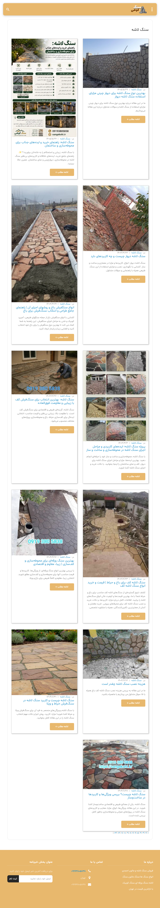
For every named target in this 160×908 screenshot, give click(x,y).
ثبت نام (13, 878)
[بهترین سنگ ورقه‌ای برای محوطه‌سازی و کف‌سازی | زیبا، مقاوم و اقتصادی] (44, 522)
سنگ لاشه (136, 89)
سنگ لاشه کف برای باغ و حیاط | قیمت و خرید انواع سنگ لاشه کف (116, 584)
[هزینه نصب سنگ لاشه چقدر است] (116, 654)
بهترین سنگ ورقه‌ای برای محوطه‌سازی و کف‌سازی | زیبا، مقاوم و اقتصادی (49, 562)
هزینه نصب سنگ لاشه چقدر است (123, 684)
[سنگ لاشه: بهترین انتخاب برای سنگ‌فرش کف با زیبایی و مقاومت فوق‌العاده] (44, 372)
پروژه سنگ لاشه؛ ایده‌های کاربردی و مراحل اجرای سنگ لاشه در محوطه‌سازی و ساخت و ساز (115, 448)
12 (118, 833)
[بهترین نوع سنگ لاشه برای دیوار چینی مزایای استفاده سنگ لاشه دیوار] (116, 63)
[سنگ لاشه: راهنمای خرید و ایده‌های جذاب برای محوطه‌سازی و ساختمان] (44, 88)
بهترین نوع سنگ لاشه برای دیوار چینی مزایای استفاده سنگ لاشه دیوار (117, 95)
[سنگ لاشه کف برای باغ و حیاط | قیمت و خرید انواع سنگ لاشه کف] (116, 533)
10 (124, 833)
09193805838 (78, 871)
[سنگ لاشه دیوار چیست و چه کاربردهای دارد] (116, 218)
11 (121, 833)
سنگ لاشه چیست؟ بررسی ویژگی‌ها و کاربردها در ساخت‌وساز (117, 796)
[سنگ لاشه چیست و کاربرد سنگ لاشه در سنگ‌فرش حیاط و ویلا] (44, 662)
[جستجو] (8, 9)
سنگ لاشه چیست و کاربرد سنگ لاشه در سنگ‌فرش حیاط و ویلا (48, 702)
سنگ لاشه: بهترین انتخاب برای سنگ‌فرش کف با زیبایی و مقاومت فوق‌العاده (44, 401)
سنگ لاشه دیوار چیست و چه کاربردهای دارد (118, 256)
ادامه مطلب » (133, 119)
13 (115, 833)
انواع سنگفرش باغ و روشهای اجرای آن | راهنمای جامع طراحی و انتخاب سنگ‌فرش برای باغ (45, 309)
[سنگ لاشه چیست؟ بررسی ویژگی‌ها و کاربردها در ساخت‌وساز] (116, 764)
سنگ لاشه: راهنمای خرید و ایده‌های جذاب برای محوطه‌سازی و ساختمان (45, 144)
